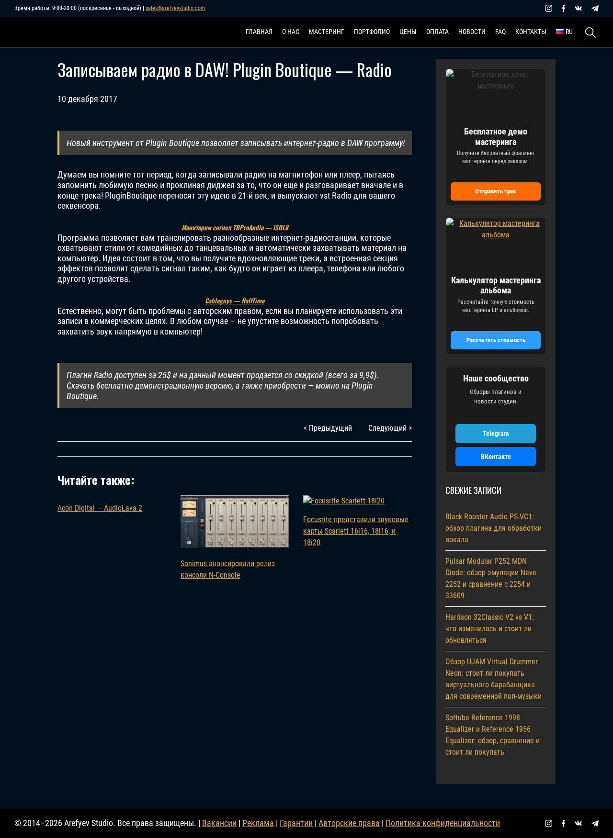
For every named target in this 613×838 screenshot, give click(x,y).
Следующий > (390, 428)
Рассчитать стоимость (495, 340)
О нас (290, 31)
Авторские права (349, 823)
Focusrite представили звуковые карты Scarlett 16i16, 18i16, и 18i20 (356, 531)
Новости (472, 31)
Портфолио (372, 31)
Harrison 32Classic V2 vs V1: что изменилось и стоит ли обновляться (489, 629)
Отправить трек (495, 191)
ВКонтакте (496, 456)
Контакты (530, 31)
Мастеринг (326, 31)
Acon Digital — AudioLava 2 (99, 508)
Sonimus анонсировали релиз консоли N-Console (228, 569)
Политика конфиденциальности (443, 823)
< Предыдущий (328, 428)
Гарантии (296, 823)
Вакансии (219, 823)
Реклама (258, 823)
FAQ (500, 31)
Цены (408, 31)
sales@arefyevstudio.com (175, 8)
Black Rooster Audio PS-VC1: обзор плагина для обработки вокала (493, 528)
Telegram (496, 433)
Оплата (437, 31)
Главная (259, 31)
